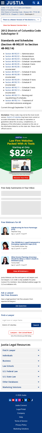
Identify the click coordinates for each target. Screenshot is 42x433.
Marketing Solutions (12, 387)
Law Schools (8, 366)
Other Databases (10, 382)
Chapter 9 (14, 14)
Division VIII (28, 12)
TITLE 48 (36, 12)
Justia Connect (21, 405)
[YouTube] (13, 400)
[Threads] (22, 400)
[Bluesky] (25, 400)
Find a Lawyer (7, 315)
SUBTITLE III (5, 14)
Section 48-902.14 (12, 100)
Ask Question (21, 306)
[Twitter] (29, 400)
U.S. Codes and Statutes (22, 8)
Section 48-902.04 (12, 61)
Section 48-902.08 (12, 74)
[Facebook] (16, 400)
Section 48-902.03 (12, 59)
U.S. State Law (9, 376)
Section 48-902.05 (12, 64)
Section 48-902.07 (12, 72)
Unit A (22, 14)
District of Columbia (14, 117)
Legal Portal (21, 409)
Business (7, 360)
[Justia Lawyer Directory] (32, 400)
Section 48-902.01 (12, 53)
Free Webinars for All (11, 222)
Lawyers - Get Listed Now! (21, 332)
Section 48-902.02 (12, 56)
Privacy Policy (21, 425)
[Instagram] (19, 400)
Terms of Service (21, 421)
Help (21, 417)
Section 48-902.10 (12, 82)
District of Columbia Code (9, 10)
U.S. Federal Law (10, 371)
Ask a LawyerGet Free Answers (9, 293)
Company (21, 413)
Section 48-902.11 (12, 87)
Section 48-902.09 (12, 80)
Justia (3, 8)
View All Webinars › (21, 271)
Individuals (7, 355)
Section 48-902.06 (12, 66)
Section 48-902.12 (12, 90)
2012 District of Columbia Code (11, 12)
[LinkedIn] (10, 400)
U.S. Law (9, 8)
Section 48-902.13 (12, 95)
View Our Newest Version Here (15, 25)
